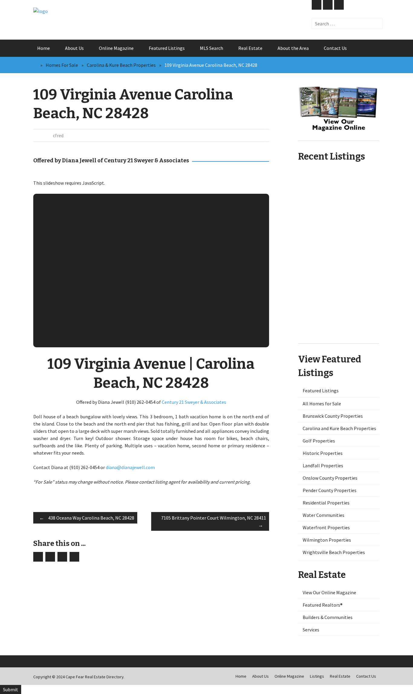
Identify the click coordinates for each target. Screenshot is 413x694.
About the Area (293, 48)
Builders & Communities (328, 617)
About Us (74, 48)
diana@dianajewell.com (130, 467)
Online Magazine (116, 48)
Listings (317, 676)
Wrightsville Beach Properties (334, 552)
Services (311, 630)
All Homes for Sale (322, 404)
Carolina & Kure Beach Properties (121, 65)
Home (43, 48)
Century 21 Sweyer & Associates (194, 402)
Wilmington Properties (327, 540)
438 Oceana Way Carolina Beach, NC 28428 (86, 518)
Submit (10, 689)
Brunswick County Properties (333, 416)
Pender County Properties (329, 490)
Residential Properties (326, 503)
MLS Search (211, 48)
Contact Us (335, 48)
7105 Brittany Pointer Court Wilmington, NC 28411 (213, 521)
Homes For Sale (62, 65)
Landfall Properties (323, 465)
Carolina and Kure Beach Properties (339, 428)
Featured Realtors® (323, 605)
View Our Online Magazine (329, 592)
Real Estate (250, 48)
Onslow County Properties (330, 478)
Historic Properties (323, 453)
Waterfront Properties (326, 527)
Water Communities (323, 515)
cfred (58, 135)
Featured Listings (167, 48)
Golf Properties (319, 441)
